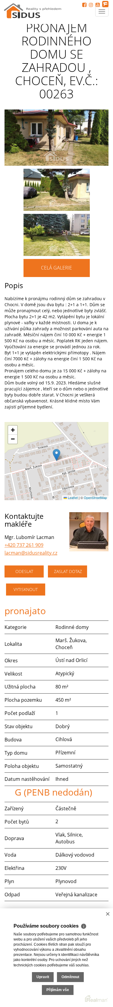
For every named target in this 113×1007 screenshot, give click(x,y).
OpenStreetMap (95, 497)
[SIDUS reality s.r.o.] (33, 9)
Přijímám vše (57, 990)
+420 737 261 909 (24, 545)
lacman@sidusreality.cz (31, 553)
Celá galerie (56, 267)
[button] (56, 455)
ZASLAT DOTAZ (68, 571)
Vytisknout (26, 589)
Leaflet (72, 497)
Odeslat (24, 571)
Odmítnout (70, 977)
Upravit (42, 977)
